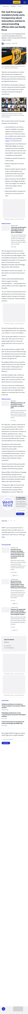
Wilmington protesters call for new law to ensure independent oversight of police (18, 405)
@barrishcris (8, 645)
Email (14, 520)
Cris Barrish (8, 43)
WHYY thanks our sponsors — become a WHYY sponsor (14, 219)
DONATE (17, 2)
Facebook (8, 520)
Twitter (11, 520)
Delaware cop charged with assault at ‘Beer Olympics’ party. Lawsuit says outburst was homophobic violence (18, 611)
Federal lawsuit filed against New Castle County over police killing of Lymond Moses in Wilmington (18, 229)
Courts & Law (6, 6)
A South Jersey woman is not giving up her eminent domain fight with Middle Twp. (13, 722)
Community (13, 401)
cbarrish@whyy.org (10, 647)
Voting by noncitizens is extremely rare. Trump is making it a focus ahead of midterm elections (13, 705)
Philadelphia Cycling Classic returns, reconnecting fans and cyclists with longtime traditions (14, 714)
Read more (6, 642)
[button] (3, 1009)
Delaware (13, 6)
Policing (20, 6)
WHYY (5, 2)
